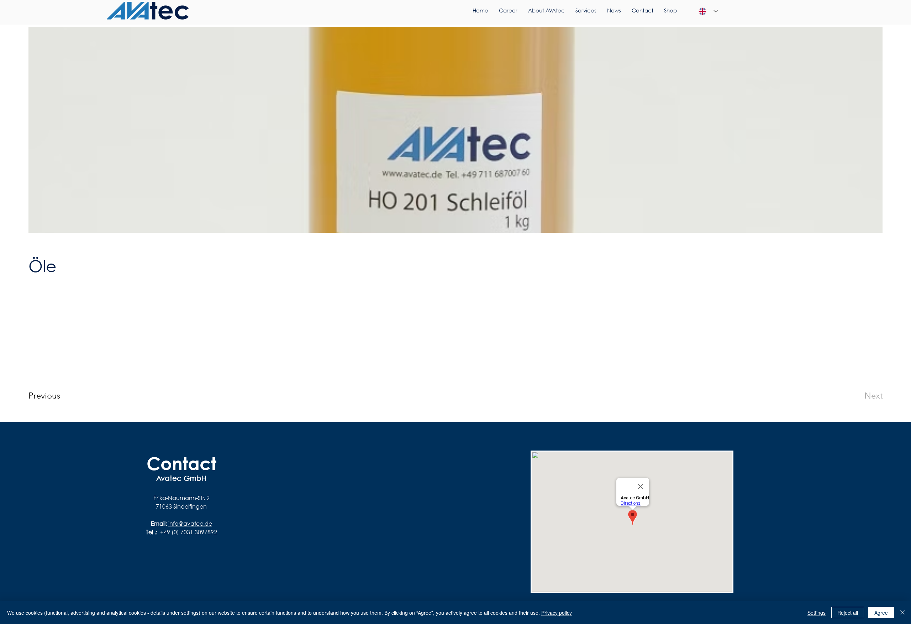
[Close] (902, 612)
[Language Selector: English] (708, 11)
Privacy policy (556, 612)
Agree (881, 612)
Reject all (847, 612)
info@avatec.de (190, 523)
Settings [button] (816, 612)
